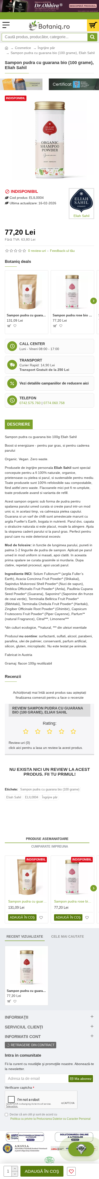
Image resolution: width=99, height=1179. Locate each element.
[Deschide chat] (81, 1149)
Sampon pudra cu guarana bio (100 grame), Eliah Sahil (26, 991)
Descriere (18, 424)
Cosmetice (23, 48)
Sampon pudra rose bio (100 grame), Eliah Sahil (72, 315)
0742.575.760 (30, 403)
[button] (5, 301)
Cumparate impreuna (49, 846)
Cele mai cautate (67, 936)
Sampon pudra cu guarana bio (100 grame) (49, 789)
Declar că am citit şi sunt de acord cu (50, 1116)
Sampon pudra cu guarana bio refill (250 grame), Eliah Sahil (26, 315)
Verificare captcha (18, 1087)
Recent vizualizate (24, 936)
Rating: (49, 723)
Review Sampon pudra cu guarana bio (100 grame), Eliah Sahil (47, 710)
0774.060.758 (54, 403)
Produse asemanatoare (47, 839)
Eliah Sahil (13, 797)
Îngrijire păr (46, 48)
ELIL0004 (31, 797)
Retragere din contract (33, 1045)
